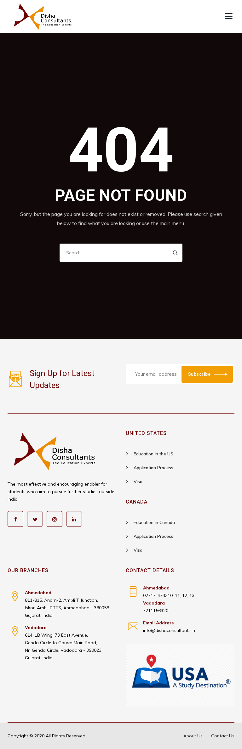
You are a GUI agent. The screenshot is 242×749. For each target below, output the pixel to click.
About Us (193, 736)
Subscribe (199, 374)
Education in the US (153, 454)
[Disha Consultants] (42, 16)
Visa (138, 481)
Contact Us (222, 736)
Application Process (153, 467)
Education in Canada (154, 522)
